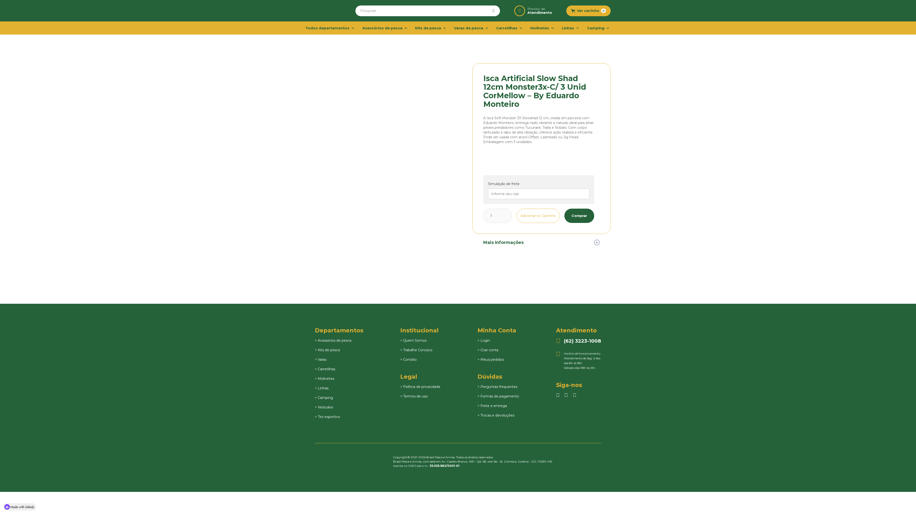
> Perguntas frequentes (497, 387)
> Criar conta (488, 350)
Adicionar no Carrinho (538, 216)
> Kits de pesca (327, 350)
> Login (484, 340)
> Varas (320, 359)
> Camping (324, 398)
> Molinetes (324, 378)
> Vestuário (324, 407)
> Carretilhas (325, 369)
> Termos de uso (414, 396)
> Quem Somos (413, 340)
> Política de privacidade (420, 387)
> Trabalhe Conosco (416, 350)
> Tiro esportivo (327, 417)
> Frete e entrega (492, 406)
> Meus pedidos (491, 359)
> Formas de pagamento (498, 396)
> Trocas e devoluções (496, 415)
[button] (588, 10)
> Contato (408, 359)
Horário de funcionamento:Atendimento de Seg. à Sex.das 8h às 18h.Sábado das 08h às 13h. (578, 360)
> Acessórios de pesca (333, 340)
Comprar (579, 216)
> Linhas (321, 388)
